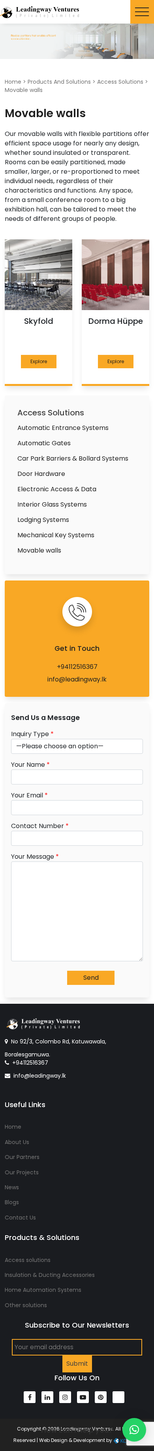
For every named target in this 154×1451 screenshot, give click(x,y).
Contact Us (20, 1217)
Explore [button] (38, 361)
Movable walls (39, 550)
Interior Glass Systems (52, 504)
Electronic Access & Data (56, 489)
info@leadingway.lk (77, 679)
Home (13, 82)
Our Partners (22, 1157)
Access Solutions (120, 82)
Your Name (30, 764)
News (12, 1187)
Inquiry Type (32, 733)
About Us (17, 1142)
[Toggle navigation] (142, 12)
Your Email (29, 795)
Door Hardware (41, 473)
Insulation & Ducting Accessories (50, 1275)
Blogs (12, 1202)
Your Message (35, 856)
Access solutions (28, 1260)
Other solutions (26, 1305)
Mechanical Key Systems (55, 535)
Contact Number (40, 825)
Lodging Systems (43, 519)
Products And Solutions (59, 82)
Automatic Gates (44, 443)
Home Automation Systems (43, 1290)
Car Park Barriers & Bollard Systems (72, 458)
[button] (134, 1430)
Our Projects (22, 1172)
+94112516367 (77, 666)
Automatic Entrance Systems (63, 427)
